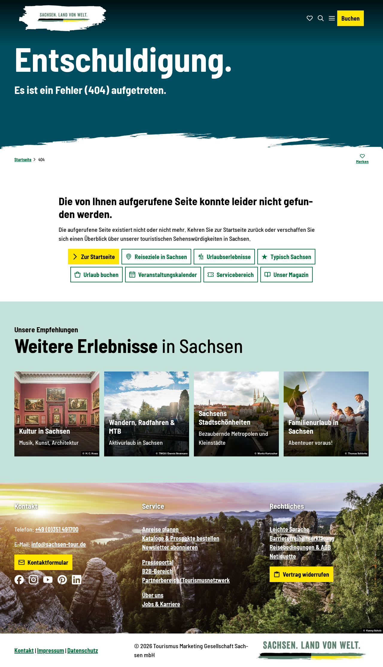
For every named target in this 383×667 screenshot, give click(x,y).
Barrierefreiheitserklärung (302, 538)
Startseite (22, 159)
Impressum (50, 650)
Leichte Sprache (289, 529)
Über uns (152, 595)
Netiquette (283, 556)
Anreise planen (160, 529)
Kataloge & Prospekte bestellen (180, 538)
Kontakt (24, 650)
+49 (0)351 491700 (56, 529)
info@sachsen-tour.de (58, 544)
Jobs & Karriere (161, 603)
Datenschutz (82, 650)
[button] (368, 660)
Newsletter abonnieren (170, 547)
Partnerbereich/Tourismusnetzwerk (186, 580)
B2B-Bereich (157, 571)
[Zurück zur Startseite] (63, 18)
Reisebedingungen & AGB (300, 547)
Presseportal (158, 562)
